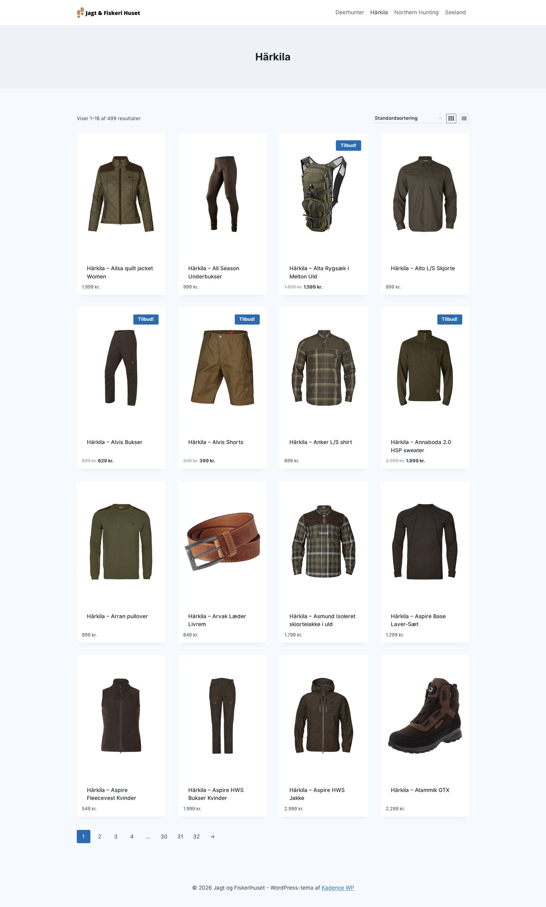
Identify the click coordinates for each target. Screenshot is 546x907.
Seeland (455, 12)
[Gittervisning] (451, 118)
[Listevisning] (464, 118)
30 (164, 836)
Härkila (379, 12)
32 (196, 836)
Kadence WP (338, 888)
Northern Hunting (416, 12)
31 (180, 836)
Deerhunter (350, 12)
